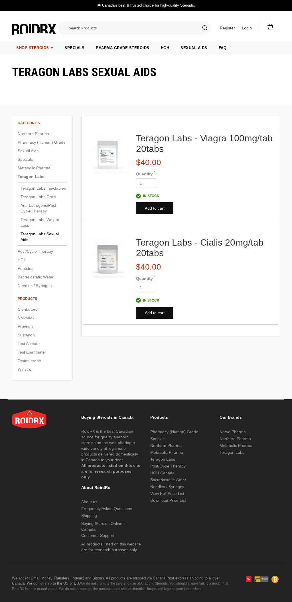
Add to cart (155, 208)
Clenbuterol (28, 309)
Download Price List (168, 500)
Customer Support (97, 535)
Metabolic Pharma (34, 168)
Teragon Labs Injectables (43, 188)
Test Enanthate (31, 352)
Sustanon (26, 335)
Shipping (89, 515)
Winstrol (25, 369)
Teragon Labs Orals (38, 196)
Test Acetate (29, 343)
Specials (74, 48)
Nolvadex (26, 318)
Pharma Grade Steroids (122, 48)
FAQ (223, 48)
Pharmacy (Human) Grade (42, 142)
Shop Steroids (33, 48)
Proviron (25, 326)
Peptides (25, 268)
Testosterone (29, 360)
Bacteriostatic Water (36, 277)
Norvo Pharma (233, 432)
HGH (165, 48)
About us (89, 501)
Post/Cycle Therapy (35, 251)
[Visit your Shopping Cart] (269, 28)
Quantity (145, 173)
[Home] (34, 26)
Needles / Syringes (35, 285)
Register (227, 28)
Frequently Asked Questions (106, 508)
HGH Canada (162, 473)
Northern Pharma (33, 133)
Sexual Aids (194, 48)
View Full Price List (167, 493)
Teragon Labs (31, 176)
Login (247, 28)
